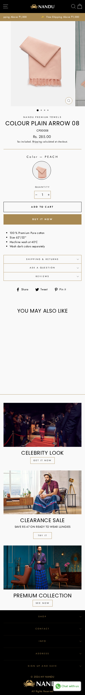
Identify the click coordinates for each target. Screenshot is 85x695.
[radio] (41, 170)
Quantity (42, 187)
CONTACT (42, 628)
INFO (42, 641)
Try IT (42, 535)
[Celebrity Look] (42, 425)
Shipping (37, 141)
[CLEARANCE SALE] (42, 492)
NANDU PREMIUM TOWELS (42, 117)
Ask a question (42, 267)
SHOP (42, 616)
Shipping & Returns (42, 259)
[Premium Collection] (42, 567)
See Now (43, 603)
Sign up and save (42, 665)
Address (42, 653)
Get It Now (42, 460)
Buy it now (42, 219)
